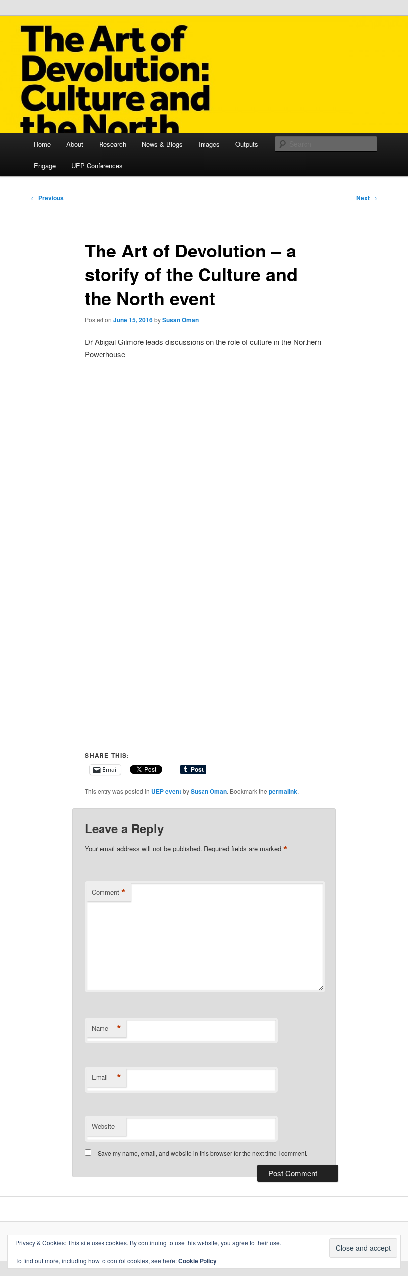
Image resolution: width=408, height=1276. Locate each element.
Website (103, 1126)
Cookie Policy (197, 1260)
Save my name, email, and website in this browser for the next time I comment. (202, 1153)
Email (106, 1077)
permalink (283, 791)
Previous (47, 197)
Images (209, 144)
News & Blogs (162, 144)
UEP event (166, 791)
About (74, 144)
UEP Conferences (97, 165)
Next (366, 197)
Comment (109, 892)
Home (42, 144)
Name (106, 1028)
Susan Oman (180, 319)
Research (112, 144)
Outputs (246, 144)
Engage (45, 165)
